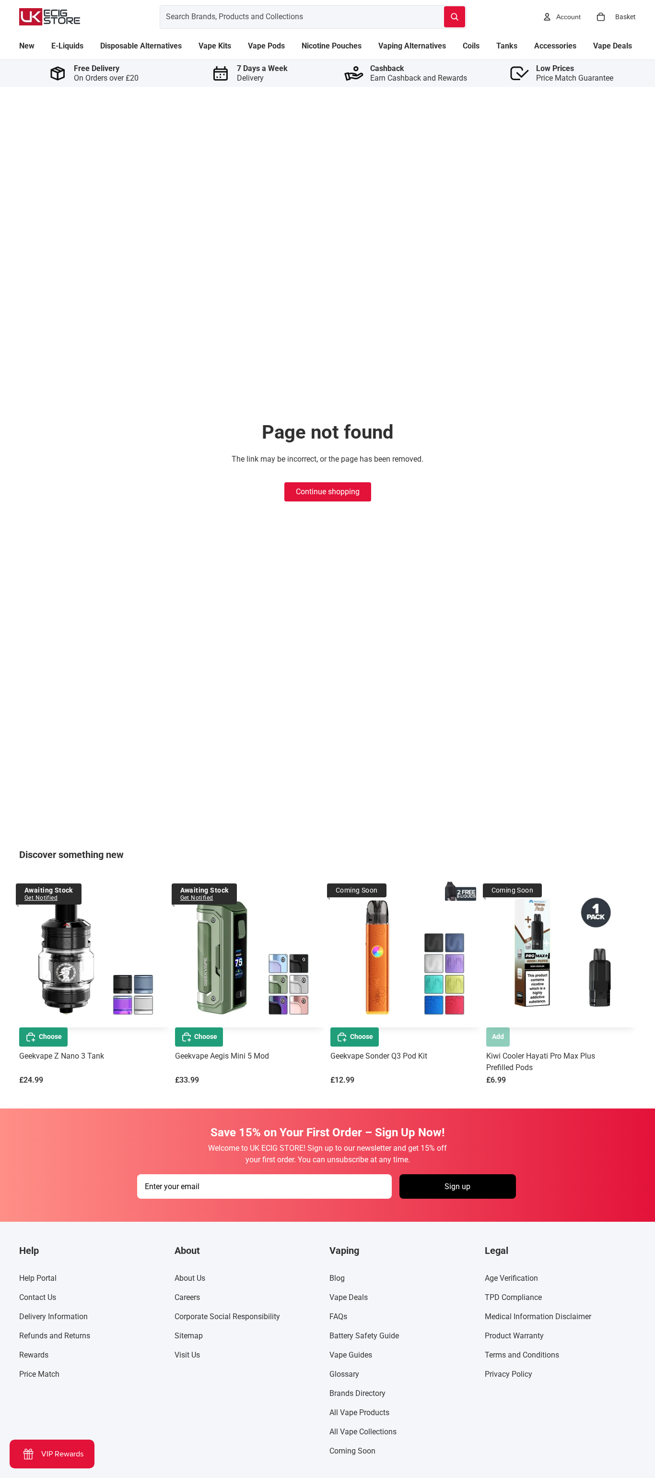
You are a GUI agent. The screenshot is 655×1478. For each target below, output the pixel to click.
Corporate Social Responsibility (227, 1316)
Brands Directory (357, 1393)
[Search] (454, 16)
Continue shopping (328, 491)
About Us (190, 1278)
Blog (337, 1278)
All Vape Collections (363, 1431)
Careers (187, 1297)
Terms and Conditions (522, 1354)
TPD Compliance (513, 1297)
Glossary (344, 1374)
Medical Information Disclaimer (538, 1316)
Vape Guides (350, 1354)
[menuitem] (26, 46)
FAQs (338, 1316)
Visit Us (187, 1354)
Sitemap (189, 1335)
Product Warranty (514, 1335)
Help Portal (38, 1278)
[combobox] (290, 17)
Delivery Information (53, 1316)
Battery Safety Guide (364, 1335)
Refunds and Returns (54, 1335)
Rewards (33, 1354)
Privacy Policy (508, 1374)
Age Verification (511, 1278)
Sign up (457, 1186)
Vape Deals (348, 1297)
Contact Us (37, 1297)
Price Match (39, 1374)
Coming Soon (352, 1450)
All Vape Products (359, 1412)
